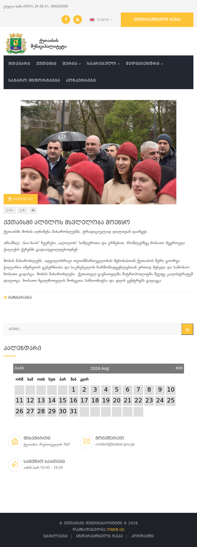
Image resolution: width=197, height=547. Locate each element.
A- (23, 210)
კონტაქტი (142, 536)
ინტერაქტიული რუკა (157, 20)
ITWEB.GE (115, 530)
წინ (179, 367)
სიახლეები (55, 536)
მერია (69, 64)
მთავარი (19, 64)
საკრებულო (101, 64)
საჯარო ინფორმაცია (34, 81)
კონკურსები (81, 81)
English (102, 19)
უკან (19, 367)
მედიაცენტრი (143, 64)
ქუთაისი (46, 64)
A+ (10, 210)
